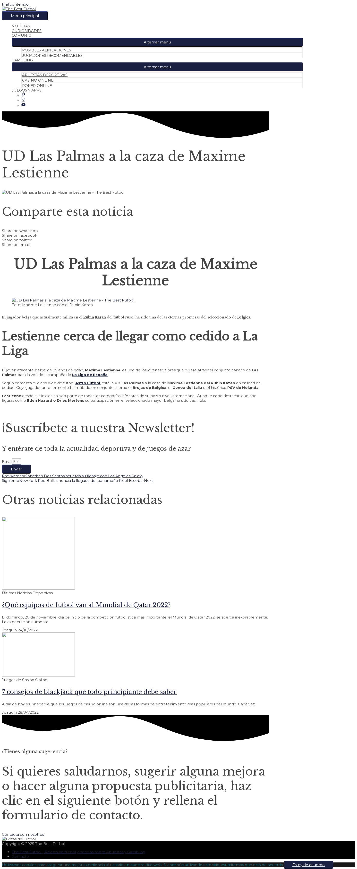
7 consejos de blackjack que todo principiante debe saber (89, 692)
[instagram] (23, 100)
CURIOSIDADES (27, 30)
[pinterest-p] (23, 95)
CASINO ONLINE (37, 80)
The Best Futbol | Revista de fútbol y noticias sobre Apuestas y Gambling (78, 852)
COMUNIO (22, 35)
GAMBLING (22, 60)
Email (7, 461)
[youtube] (23, 105)
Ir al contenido (15, 4)
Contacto (20, 856)
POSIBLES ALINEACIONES (46, 50)
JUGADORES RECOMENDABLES (52, 55)
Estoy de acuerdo (308, 864)
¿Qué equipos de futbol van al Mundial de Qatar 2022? (86, 605)
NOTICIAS (21, 26)
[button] (157, 42)
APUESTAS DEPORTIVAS (45, 75)
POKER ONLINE (37, 85)
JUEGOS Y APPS (27, 90)
